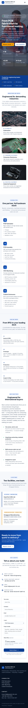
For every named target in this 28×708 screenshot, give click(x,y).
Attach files (8, 637)
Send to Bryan (13, 650)
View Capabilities (20, 44)
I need (5, 620)
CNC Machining (6, 684)
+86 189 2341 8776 (9, 581)
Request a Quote (7, 44)
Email (5, 613)
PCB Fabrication (6, 681)
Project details (7, 626)
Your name (6, 599)
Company (6, 606)
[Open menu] (24, 2)
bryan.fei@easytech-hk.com (12, 586)
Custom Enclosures (7, 686)
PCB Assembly (6, 683)
